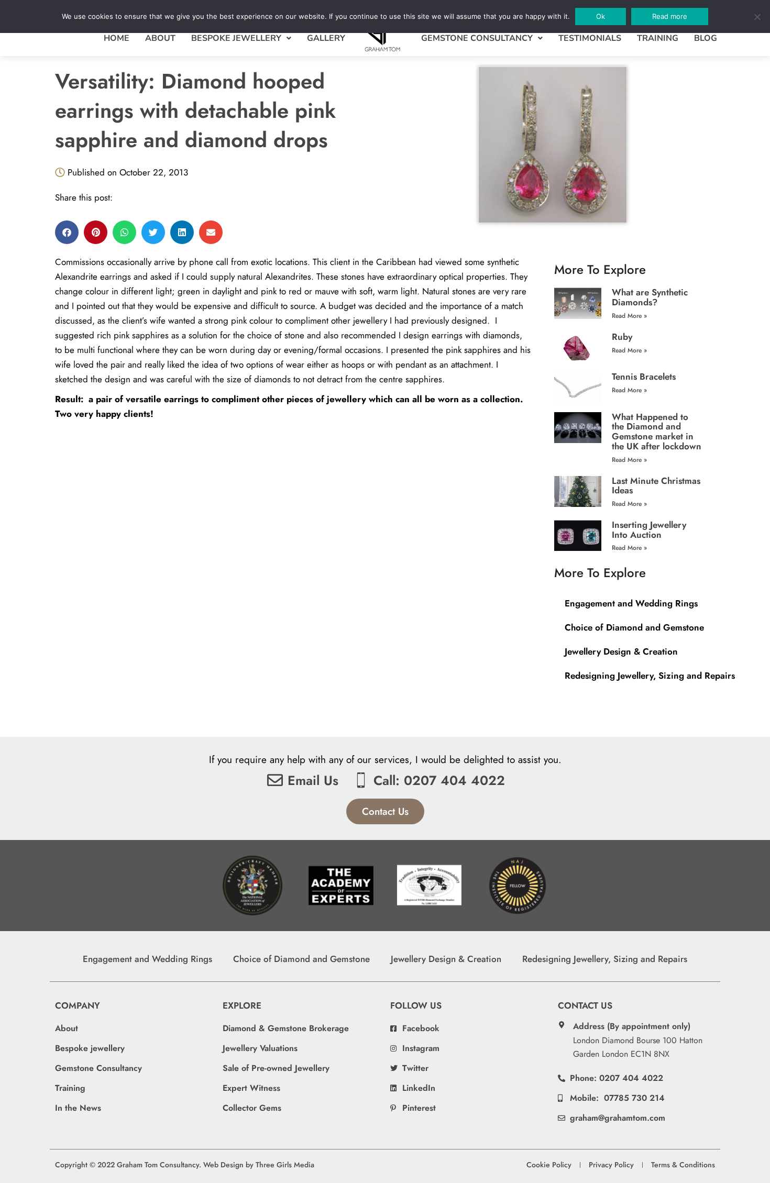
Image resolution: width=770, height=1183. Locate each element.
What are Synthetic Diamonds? (650, 297)
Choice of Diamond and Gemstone (634, 627)
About (160, 38)
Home (116, 38)
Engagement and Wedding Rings (631, 603)
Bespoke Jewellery (236, 38)
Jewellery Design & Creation (621, 651)
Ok (600, 16)
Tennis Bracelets (644, 376)
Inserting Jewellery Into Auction (649, 529)
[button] (67, 232)
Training (657, 38)
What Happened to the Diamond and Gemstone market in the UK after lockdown (656, 431)
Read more (669, 16)
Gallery (326, 38)
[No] (757, 17)
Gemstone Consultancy (477, 38)
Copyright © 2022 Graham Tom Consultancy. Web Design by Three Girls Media (184, 1164)
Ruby (622, 336)
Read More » (629, 315)
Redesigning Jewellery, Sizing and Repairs (650, 675)
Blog (705, 38)
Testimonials (589, 38)
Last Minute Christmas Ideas (656, 485)
